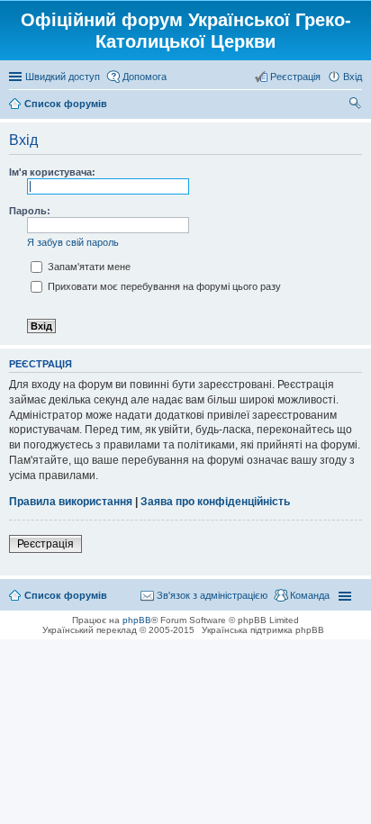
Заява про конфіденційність (215, 501)
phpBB (136, 620)
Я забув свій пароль (73, 242)
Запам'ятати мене (88, 266)
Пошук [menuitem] (355, 105)
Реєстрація (45, 544)
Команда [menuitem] (310, 595)
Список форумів (65, 595)
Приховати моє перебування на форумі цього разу (163, 286)
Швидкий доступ (62, 76)
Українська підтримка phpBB (263, 630)
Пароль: (29, 210)
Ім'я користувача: (52, 172)
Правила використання (70, 501)
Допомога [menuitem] (144, 76)
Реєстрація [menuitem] (295, 76)
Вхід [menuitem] (352, 76)
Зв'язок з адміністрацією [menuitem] (212, 595)
